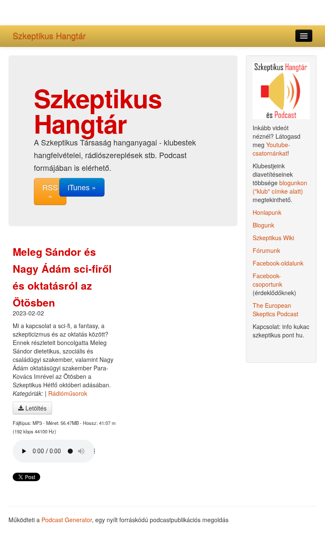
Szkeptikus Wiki (273, 237)
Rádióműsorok (67, 393)
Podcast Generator (66, 519)
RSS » (50, 191)
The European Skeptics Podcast (275, 309)
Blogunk (263, 225)
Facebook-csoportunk (267, 279)
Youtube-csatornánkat (271, 148)
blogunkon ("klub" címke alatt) (280, 186)
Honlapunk (267, 212)
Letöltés (35, 408)
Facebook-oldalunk (278, 263)
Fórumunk (266, 250)
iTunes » (82, 187)
